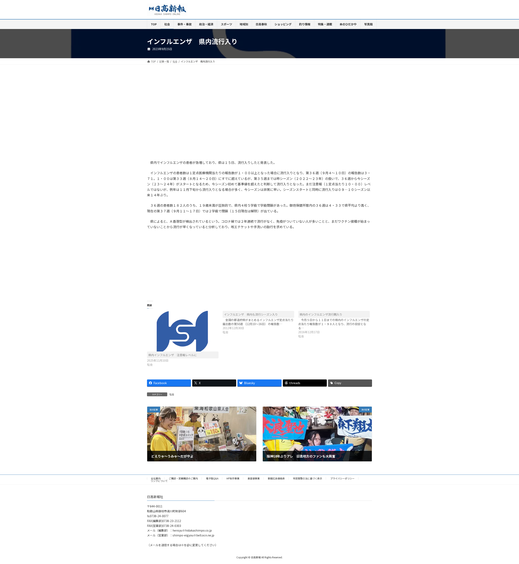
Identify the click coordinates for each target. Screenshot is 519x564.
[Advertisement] (201, 116)
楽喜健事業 (254, 478)
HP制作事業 (232, 478)
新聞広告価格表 (276, 478)
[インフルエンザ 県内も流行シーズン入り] (260, 322)
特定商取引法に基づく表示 (307, 478)
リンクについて (159, 480)
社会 (171, 394)
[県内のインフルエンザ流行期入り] (336, 324)
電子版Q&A (212, 478)
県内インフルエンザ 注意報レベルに (172, 355)
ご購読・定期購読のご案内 (183, 478)
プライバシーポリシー (342, 478)
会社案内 (156, 478)
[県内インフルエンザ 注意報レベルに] (183, 331)
